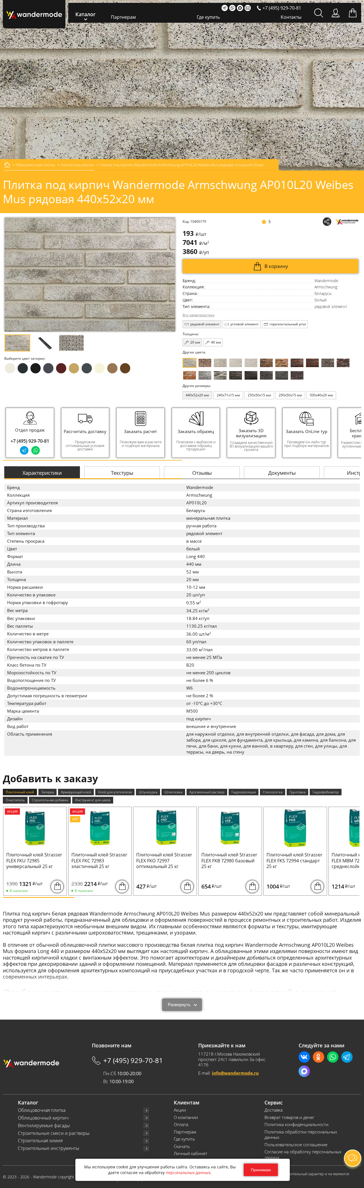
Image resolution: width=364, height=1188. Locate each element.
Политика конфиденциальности (296, 1124)
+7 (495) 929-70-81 (30, 441)
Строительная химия (40, 1141)
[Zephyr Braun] (343, 363)
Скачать (182, 1146)
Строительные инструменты (48, 1148)
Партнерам (123, 17)
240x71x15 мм (228, 395)
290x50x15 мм (290, 395)
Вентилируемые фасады (44, 1126)
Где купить (208, 17)
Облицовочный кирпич (43, 1118)
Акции (180, 1110)
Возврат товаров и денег (289, 1117)
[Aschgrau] (205, 375)
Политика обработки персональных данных (300, 1134)
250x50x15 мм (259, 395)
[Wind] (251, 363)
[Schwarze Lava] (266, 375)
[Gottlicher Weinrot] (297, 375)
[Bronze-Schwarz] (266, 363)
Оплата (181, 1124)
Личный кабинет (190, 1153)
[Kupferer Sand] (312, 363)
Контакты (291, 17)
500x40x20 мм (321, 395)
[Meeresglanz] (282, 375)
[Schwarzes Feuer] (236, 375)
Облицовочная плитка (41, 1110)
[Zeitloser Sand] (205, 363)
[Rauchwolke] (220, 363)
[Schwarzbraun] (328, 363)
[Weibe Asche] (220, 375)
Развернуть (179, 1004)
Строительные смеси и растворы (54, 1133)
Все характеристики (198, 315)
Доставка (273, 1110)
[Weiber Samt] (236, 363)
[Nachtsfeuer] (297, 363)
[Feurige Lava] (190, 375)
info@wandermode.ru (235, 1073)
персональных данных (188, 1172)
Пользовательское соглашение (295, 1144)
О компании (186, 1117)
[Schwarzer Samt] (251, 375)
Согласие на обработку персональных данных (302, 1154)
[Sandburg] (282, 363)
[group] (85, 433)
